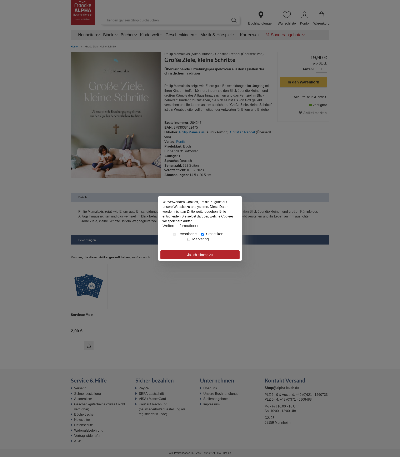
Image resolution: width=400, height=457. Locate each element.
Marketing (200, 239)
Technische (187, 234)
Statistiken (214, 234)
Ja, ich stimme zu (200, 255)
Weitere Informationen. (181, 226)
